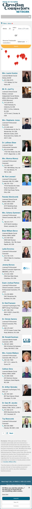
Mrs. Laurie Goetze (10, 73)
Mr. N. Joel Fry (8, 89)
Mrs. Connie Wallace (10, 353)
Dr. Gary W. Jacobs (9, 403)
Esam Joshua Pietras (10, 283)
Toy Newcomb (8, 419)
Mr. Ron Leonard (8, 177)
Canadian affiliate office (9, 462)
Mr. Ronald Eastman (10, 337)
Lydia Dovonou (8, 249)
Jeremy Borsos (8, 265)
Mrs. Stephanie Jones (11, 120)
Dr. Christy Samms (9, 319)
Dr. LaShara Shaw (9, 143)
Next (11, 433)
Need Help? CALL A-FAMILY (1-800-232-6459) (16, 481)
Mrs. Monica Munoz (10, 158)
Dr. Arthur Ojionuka (9, 387)
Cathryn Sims (7, 369)
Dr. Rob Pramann (8, 303)
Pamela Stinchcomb (10, 197)
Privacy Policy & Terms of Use (16, 485)
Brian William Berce (10, 231)
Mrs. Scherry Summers (11, 213)
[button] (29, 16)
